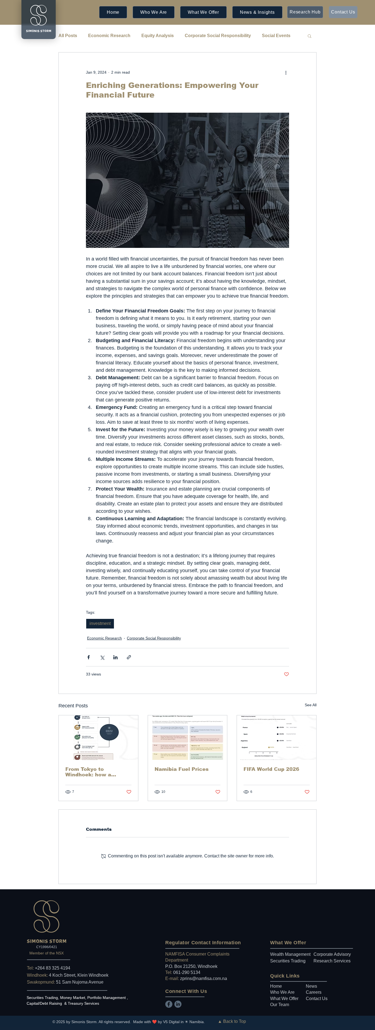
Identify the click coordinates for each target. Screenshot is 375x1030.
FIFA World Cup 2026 (271, 769)
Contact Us (317, 998)
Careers (313, 992)
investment (100, 623)
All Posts (67, 35)
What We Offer (284, 998)
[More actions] (285, 72)
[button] (154, 12)
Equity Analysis (157, 35)
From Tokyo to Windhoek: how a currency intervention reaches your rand (94, 771)
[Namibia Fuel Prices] (187, 737)
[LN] (177, 1004)
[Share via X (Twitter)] (102, 657)
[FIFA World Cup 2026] (276, 737)
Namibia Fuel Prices (182, 769)
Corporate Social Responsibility (218, 35)
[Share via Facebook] (88, 657)
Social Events (276, 35)
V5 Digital (171, 1022)
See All (311, 705)
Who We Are (282, 992)
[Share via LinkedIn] (115, 657)
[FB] (168, 1004)
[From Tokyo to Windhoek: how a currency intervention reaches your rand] (98, 737)
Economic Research (109, 35)
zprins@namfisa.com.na (203, 978)
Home (276, 986)
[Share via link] (128, 657)
